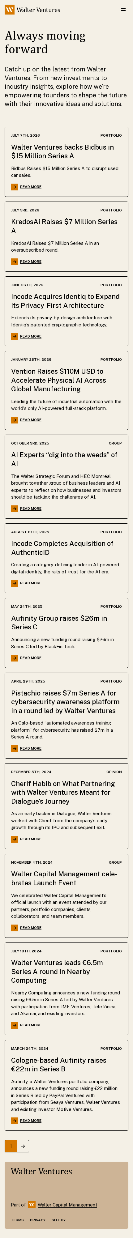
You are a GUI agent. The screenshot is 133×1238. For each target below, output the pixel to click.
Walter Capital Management (67, 1204)
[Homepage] (32, 10)
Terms (17, 1220)
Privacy (37, 1220)
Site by (59, 1220)
